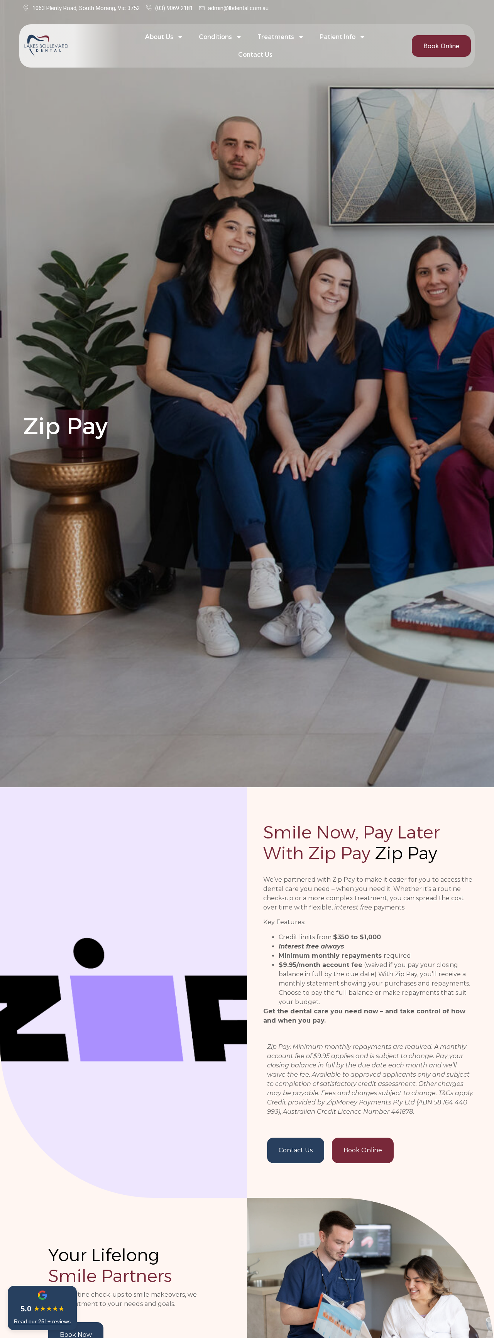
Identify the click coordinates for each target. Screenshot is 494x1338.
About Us (159, 37)
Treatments (275, 37)
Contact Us (255, 54)
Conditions (215, 37)
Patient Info (337, 37)
